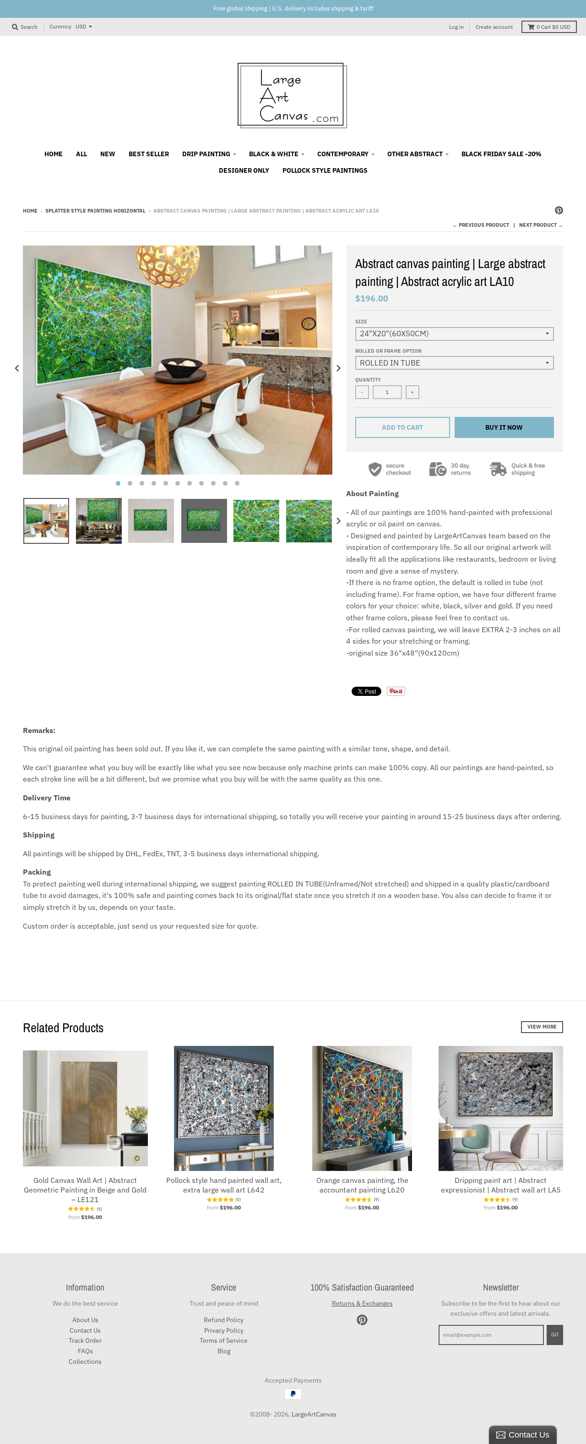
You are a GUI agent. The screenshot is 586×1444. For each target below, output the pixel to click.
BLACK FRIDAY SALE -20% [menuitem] (501, 154)
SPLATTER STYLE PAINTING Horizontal (95, 211)
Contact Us (85, 1330)
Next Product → (541, 225)
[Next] (337, 368)
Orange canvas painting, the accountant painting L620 (362, 1185)
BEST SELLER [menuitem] (149, 154)
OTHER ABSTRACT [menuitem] (415, 154)
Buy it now (504, 427)
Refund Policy (224, 1320)
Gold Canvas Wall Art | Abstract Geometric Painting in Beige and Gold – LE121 (85, 1190)
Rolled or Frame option (388, 351)
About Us (85, 1320)
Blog (223, 1351)
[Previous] (17, 368)
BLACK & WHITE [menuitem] (273, 154)
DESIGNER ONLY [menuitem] (244, 170)
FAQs (85, 1351)
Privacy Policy (224, 1330)
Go (555, 1334)
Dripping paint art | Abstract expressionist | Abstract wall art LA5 (501, 1185)
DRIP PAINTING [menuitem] (206, 154)
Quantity (368, 380)
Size (361, 321)
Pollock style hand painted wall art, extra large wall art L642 (224, 1185)
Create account (494, 26)
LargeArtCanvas (314, 1414)
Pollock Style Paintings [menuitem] (325, 170)
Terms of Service (224, 1340)
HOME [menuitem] (53, 154)
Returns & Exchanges (362, 1303)
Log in (456, 26)
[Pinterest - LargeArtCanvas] (559, 210)
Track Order (85, 1340)
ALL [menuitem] (81, 154)
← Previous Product (480, 225)
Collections (85, 1361)
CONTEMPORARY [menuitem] (343, 154)
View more (542, 1026)
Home (30, 211)
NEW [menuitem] (107, 154)
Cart (553, 26)
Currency (60, 26)
